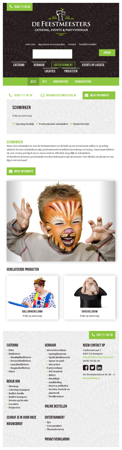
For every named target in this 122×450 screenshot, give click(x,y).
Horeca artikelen (58, 385)
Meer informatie (99, 95)
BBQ (11, 350)
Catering (19, 65)
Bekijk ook (13, 381)
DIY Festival (55, 371)
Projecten (71, 71)
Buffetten (14, 353)
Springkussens (57, 353)
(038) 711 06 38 (22, 6)
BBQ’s (52, 375)
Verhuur (39, 65)
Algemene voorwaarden (51, 44)
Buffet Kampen (18, 396)
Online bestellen (56, 406)
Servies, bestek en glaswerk (59, 391)
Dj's (44, 81)
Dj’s (49, 422)
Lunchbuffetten (19, 364)
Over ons (30, 44)
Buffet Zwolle (16, 393)
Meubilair (54, 378)
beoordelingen (91, 378)
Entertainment (63, 65)
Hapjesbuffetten (20, 368)
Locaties (50, 71)
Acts (33, 81)
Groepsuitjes (60, 81)
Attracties (54, 364)
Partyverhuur (54, 368)
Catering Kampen (19, 389)
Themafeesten (83, 81)
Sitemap (13, 386)
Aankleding (55, 382)
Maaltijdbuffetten (20, 357)
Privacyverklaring (57, 439)
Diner (12, 371)
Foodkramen (56, 396)
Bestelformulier (88, 44)
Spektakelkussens (59, 357)
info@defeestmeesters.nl (61, 95)
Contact (72, 44)
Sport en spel (56, 360)
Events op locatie (93, 65)
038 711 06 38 (105, 335)
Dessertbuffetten (20, 360)
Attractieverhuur (56, 350)
